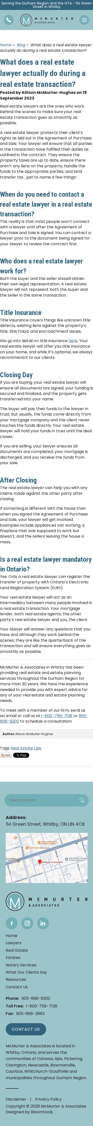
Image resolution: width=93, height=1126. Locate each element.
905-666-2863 (25, 1013)
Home (6, 45)
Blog (21, 45)
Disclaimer (16, 1099)
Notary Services (21, 965)
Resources (16, 979)
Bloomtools (42, 1112)
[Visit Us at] (47, 858)
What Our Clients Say (26, 972)
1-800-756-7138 (56, 716)
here (73, 341)
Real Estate (17, 950)
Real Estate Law (26, 748)
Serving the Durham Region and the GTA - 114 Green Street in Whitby (46, 4)
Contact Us (17, 987)
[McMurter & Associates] (46, 20)
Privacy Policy (48, 1099)
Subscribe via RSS (6, 755)
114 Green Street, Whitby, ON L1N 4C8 (45, 820)
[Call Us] (9, 20)
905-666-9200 (28, 998)
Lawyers (14, 943)
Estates (13, 957)
